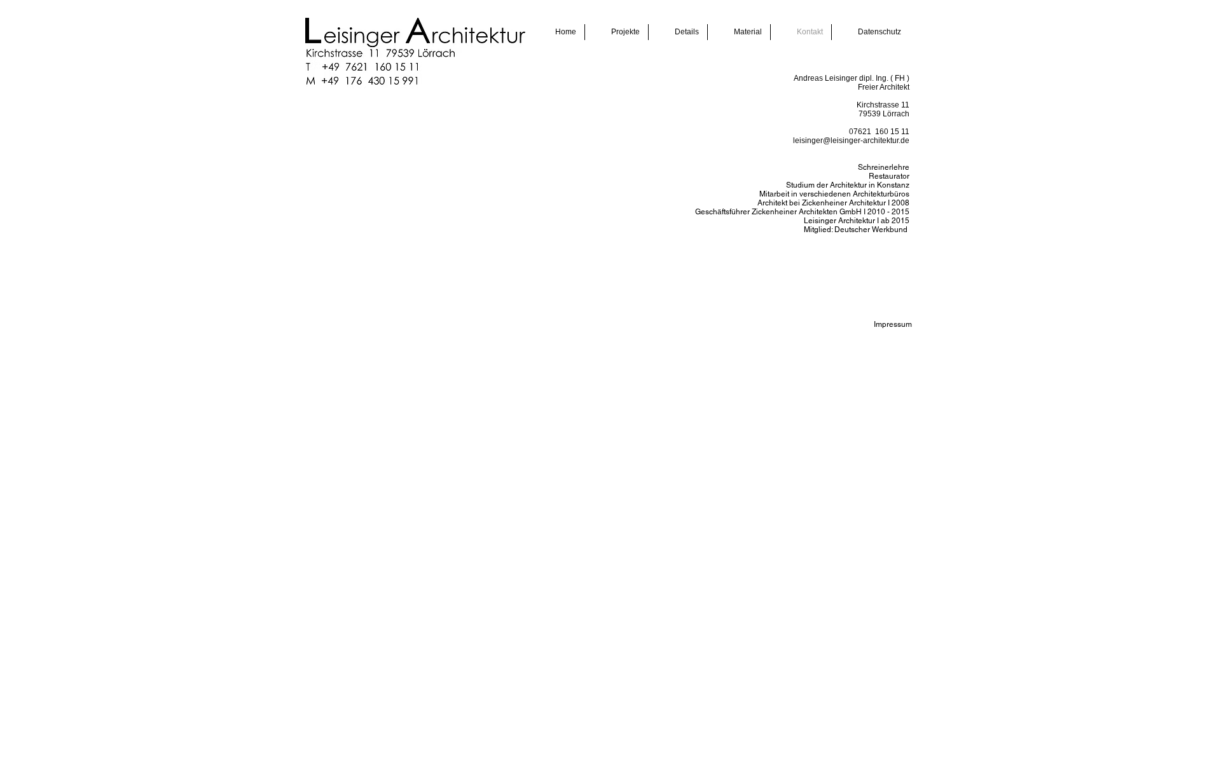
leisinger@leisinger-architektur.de (851, 140)
